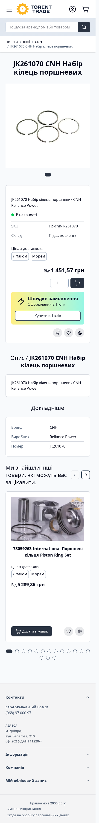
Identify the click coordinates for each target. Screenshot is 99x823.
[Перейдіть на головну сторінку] (40, 9)
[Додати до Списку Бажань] (68, 332)
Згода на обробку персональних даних (38, 815)
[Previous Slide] (75, 474)
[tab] (48, 174)
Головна (12, 41)
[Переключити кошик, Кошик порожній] (85, 9)
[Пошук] (84, 27)
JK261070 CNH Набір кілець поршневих (41, 46)
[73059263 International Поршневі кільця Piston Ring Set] (47, 518)
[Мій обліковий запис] (72, 9)
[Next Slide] (85, 474)
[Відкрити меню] (9, 9)
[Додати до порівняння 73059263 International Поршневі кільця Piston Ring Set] (79, 631)
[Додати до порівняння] (79, 332)
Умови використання (24, 808)
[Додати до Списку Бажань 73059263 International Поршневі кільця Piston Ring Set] (68, 631)
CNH (38, 41)
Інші (26, 41)
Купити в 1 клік (48, 315)
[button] (48, 697)
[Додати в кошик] (77, 283)
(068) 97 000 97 (18, 712)
